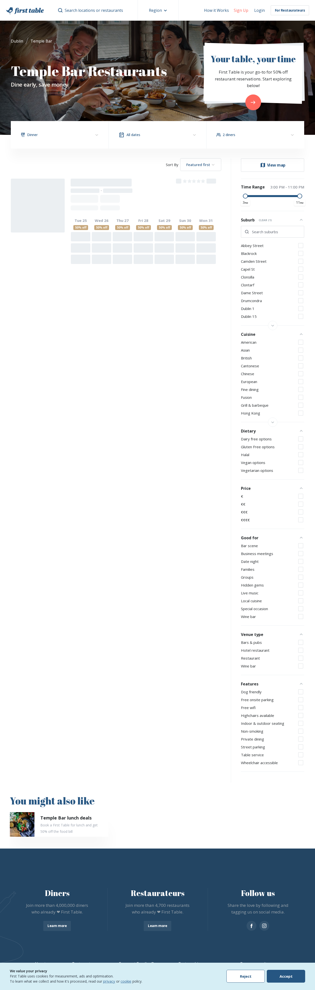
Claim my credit (157, 537)
